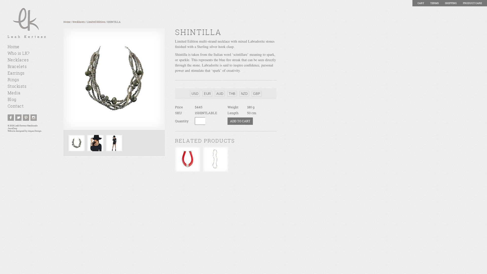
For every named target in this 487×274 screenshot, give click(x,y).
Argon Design (34, 131)
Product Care (472, 3)
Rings (13, 79)
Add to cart (240, 121)
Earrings (16, 73)
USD (195, 94)
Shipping (451, 3)
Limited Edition (96, 22)
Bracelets (17, 66)
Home (14, 46)
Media (14, 93)
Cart (421, 3)
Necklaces (18, 60)
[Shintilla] (114, 79)
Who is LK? (19, 53)
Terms (434, 3)
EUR (207, 94)
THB (232, 94)
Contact (16, 106)
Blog (12, 99)
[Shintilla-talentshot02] (95, 143)
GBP (256, 94)
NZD (244, 94)
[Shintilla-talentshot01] (114, 143)
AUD (219, 94)
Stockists (17, 86)
